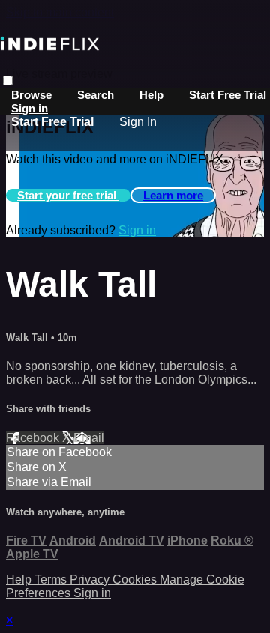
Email (89, 437)
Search (97, 94)
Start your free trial (68, 195)
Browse (33, 94)
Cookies (136, 579)
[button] (8, 80)
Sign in (29, 108)
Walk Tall (28, 337)
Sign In (138, 121)
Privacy (91, 579)
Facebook (34, 437)
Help (152, 94)
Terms (52, 579)
